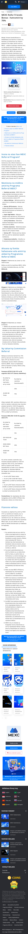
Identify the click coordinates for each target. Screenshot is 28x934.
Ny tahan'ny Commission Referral (14, 143)
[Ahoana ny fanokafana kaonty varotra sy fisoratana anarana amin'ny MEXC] (5, 860)
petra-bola (16, 910)
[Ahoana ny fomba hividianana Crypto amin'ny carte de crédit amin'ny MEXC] (18, 660)
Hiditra (9, 910)
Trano (2, 11)
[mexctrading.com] (5, 2)
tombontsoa (9, 11)
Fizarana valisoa (9, 145)
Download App (6, 915)
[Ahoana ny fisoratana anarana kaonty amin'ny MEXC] (18, 681)
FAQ (13, 922)
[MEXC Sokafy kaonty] (5, 816)
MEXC (4, 905)
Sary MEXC (14, 6)
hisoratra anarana (19, 907)
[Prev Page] (2, 718)
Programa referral (7, 925)
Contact (21, 920)
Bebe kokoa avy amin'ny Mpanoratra (10, 649)
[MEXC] (14, 739)
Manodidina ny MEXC (13, 905)
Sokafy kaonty (11, 112)
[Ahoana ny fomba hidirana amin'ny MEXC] (7, 681)
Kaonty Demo (19, 922)
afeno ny (18, 126)
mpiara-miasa (13, 920)
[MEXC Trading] (14, 879)
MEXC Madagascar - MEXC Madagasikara (12, 929)
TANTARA (5, 920)
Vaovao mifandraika (9, 645)
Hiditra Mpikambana (13, 917)
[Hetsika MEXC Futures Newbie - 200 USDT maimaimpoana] (7, 660)
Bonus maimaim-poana (14, 753)
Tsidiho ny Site (21, 112)
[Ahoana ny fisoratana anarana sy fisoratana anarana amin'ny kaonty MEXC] (7, 702)
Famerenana (14, 912)
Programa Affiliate (7, 907)
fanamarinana (16, 915)
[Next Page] (6, 718)
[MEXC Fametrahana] (5, 824)
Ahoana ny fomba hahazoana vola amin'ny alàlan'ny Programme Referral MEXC (14, 139)
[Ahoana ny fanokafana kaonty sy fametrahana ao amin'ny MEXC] (5, 832)
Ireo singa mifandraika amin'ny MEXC (12, 932)
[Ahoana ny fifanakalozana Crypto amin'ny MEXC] (18, 702)
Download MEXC (18, 925)
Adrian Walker (12, 24)
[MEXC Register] (5, 852)
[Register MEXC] (14, 766)
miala (4, 910)
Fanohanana (6, 912)
